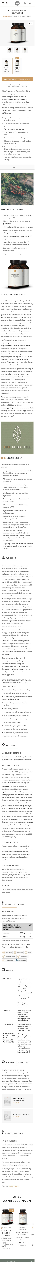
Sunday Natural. (14, 1186)
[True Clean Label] (11, 458)
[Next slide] (30, 1228)
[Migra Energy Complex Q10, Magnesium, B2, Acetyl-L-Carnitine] (22, 1217)
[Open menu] (3, 3)
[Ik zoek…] (7, 3)
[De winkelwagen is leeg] (30, 3)
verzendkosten (27, 85)
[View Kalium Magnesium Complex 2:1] (9, 50)
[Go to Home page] (17, 3)
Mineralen (6, 16)
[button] (10, 50)
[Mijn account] (25, 3)
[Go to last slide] (4, 1228)
